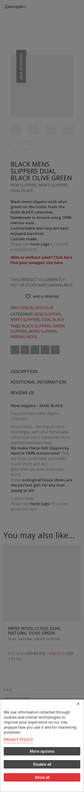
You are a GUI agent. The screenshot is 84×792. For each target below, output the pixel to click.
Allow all (42, 777)
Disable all (42, 764)
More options (42, 751)
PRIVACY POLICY (18, 739)
